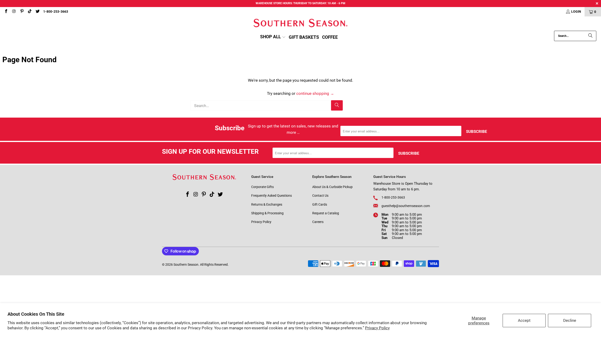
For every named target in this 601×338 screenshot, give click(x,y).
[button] (273, 37)
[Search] (590, 36)
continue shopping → (315, 93)
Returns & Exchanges (266, 204)
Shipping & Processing (267, 213)
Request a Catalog (325, 213)
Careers (318, 222)
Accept (524, 320)
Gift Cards (319, 204)
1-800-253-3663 (55, 11)
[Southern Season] (300, 23)
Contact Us (320, 195)
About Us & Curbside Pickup (332, 187)
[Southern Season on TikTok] (29, 12)
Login (576, 11)
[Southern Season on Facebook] (6, 12)
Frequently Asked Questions (271, 195)
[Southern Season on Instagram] (14, 12)
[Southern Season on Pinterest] (21, 12)
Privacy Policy (377, 328)
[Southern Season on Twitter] (37, 12)
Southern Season (185, 264)
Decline (569, 320)
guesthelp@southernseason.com (405, 206)
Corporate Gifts (262, 187)
